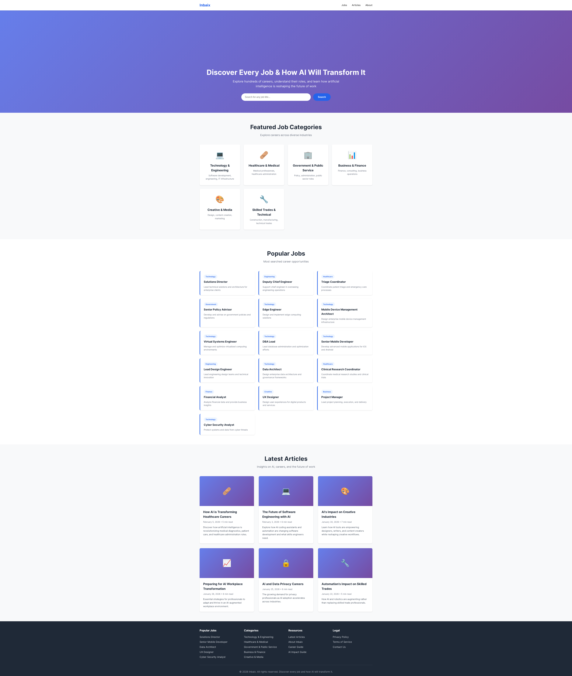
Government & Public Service (260, 646)
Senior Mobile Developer (213, 641)
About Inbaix (295, 641)
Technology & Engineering (258, 636)
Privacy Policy (341, 636)
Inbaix (205, 5)
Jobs (344, 5)
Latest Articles (296, 636)
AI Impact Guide (297, 651)
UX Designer (207, 651)
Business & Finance (254, 651)
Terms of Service (342, 641)
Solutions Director (210, 636)
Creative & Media (253, 656)
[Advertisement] (286, 45)
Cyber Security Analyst (213, 656)
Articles (356, 5)
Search (322, 97)
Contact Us (339, 646)
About (368, 5)
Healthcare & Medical (256, 641)
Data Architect (208, 646)
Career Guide (295, 646)
